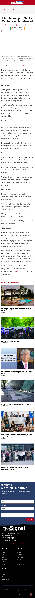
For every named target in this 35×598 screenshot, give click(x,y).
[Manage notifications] (31, 594)
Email (2, 512)
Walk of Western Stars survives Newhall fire (16, 404)
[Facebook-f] (12, 594)
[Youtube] (22, 594)
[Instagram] (19, 594)
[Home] (2, 10)
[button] (4, 2)
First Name (4, 498)
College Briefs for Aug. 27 (10, 341)
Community (16, 10)
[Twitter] (15, 594)
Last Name (4, 505)
